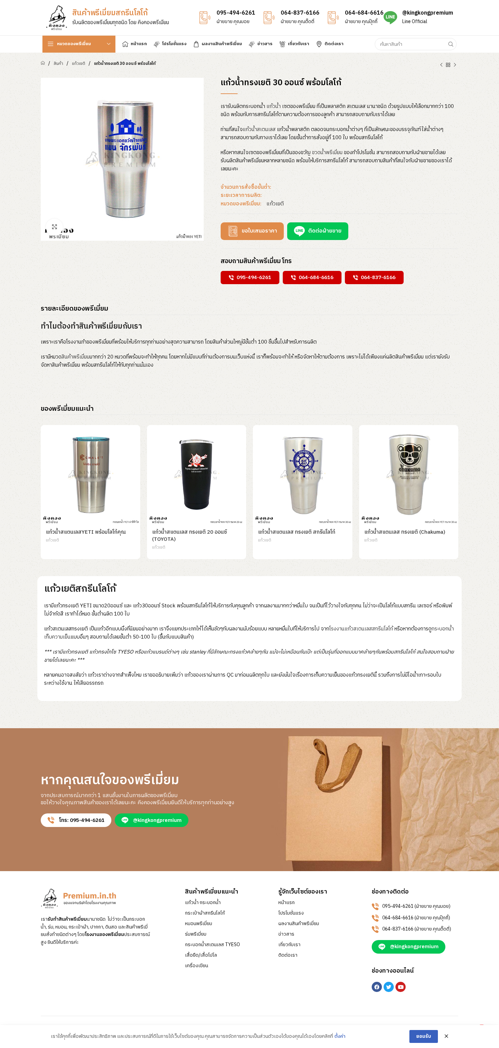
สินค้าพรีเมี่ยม (75, 357)
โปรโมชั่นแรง (291, 913)
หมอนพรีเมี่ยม (198, 923)
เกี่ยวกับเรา (289, 944)
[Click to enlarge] (54, 227)
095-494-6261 (236, 13)
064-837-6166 (300, 13)
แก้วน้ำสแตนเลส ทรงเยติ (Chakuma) (404, 532)
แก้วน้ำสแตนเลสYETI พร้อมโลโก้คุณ (86, 532)
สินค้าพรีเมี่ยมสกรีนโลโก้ (110, 13)
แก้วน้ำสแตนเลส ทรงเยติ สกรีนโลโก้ (296, 532)
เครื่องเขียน (196, 965)
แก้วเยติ (78, 63)
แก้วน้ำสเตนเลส (259, 129)
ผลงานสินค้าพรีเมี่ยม (298, 923)
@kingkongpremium (427, 13)
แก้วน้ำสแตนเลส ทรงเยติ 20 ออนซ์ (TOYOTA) (189, 536)
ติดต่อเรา (287, 955)
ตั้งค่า (340, 1036)
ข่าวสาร (286, 934)
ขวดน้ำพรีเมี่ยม (327, 152)
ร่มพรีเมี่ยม (195, 934)
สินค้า (58, 63)
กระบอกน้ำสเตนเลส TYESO (212, 944)
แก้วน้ (273, 106)
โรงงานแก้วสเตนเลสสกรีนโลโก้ (361, 629)
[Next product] (454, 65)
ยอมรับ (423, 1036)
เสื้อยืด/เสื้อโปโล (201, 955)
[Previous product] (441, 65)
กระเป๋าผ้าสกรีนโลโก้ (205, 913)
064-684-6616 (364, 13)
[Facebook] (377, 987)
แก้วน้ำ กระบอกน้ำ (203, 902)
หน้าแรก (286, 902)
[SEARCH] (450, 44)
